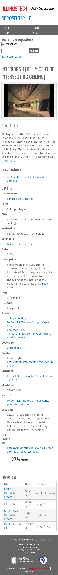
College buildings (17, 318)
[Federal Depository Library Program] (43, 563)
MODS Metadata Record (10, 493)
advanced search (11, 56)
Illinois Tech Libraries (20, 198)
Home (7, 28)
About (36, 33)
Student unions (16, 337)
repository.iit (16, 18)
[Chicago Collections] (22, 563)
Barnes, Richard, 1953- (20, 244)
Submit (7, 33)
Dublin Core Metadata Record (11, 515)
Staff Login (29, 571)
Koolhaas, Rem (16, 329)
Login (36, 28)
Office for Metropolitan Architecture (29, 333)
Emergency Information (38, 568)
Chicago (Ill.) (14, 347)
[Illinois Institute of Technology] (29, 540)
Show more (8, 160)
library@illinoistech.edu (15, 568)
